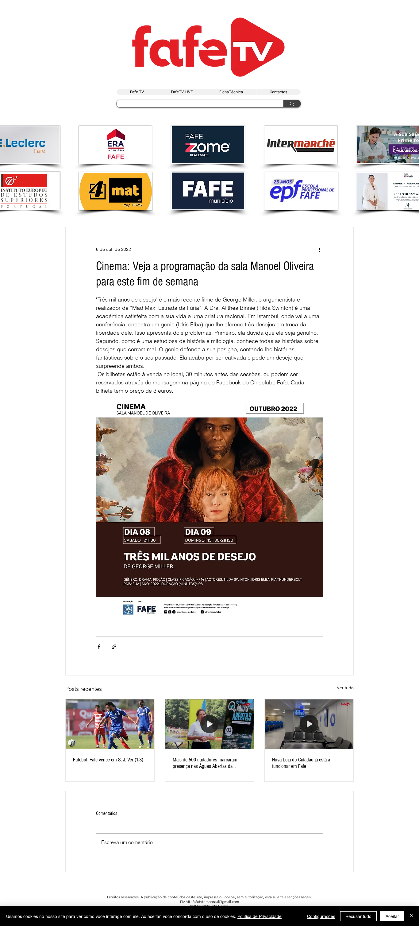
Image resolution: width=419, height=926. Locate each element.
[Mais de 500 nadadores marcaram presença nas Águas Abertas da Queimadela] (209, 724)
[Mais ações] (319, 249)
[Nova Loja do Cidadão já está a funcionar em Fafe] (309, 724)
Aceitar (392, 916)
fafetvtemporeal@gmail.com (216, 901)
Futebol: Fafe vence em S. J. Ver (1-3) (108, 760)
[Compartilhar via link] (114, 647)
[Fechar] (411, 916)
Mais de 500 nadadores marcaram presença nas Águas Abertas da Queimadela (205, 763)
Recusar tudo (358, 916)
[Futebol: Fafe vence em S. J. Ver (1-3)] (110, 724)
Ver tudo (345, 688)
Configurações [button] (321, 916)
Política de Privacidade (259, 916)
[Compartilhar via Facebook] (99, 647)
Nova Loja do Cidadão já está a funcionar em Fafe (301, 763)
